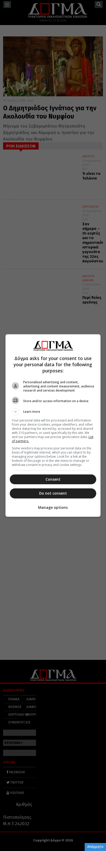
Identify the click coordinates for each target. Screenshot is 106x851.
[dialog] (53, 425)
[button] (53, 411)
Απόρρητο (95, 847)
